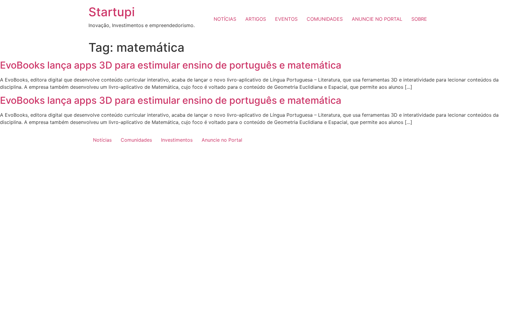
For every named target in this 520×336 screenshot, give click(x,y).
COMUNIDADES (325, 19)
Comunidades (136, 140)
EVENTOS (286, 19)
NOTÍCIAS (225, 19)
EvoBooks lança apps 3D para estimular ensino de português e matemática (170, 65)
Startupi (111, 12)
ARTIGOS (255, 19)
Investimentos (177, 140)
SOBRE (419, 19)
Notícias (102, 140)
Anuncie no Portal (222, 140)
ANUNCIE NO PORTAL (377, 19)
